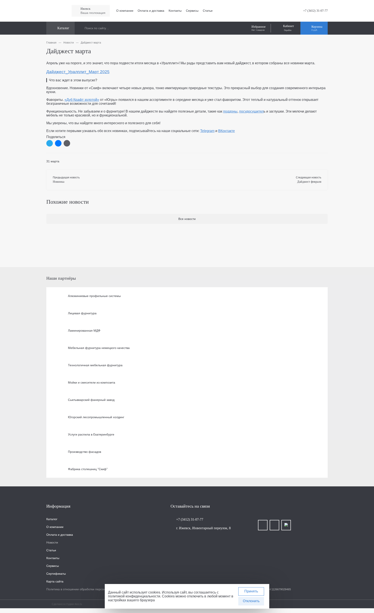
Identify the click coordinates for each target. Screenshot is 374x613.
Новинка (58, 181)
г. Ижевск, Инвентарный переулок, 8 (203, 528)
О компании (124, 10)
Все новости (187, 219)
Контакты (175, 10)
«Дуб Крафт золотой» (81, 100)
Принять (251, 591)
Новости (52, 542)
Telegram (207, 131)
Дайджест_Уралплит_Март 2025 (78, 71)
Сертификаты (56, 573)
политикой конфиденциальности (134, 596)
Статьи (208, 10)
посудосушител (251, 111)
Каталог (51, 519)
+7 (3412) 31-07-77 (315, 10)
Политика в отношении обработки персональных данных (86, 589)
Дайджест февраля (309, 181)
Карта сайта (54, 581)
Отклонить (251, 601)
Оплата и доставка (151, 10)
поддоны (230, 111)
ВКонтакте (226, 131)
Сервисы (192, 10)
